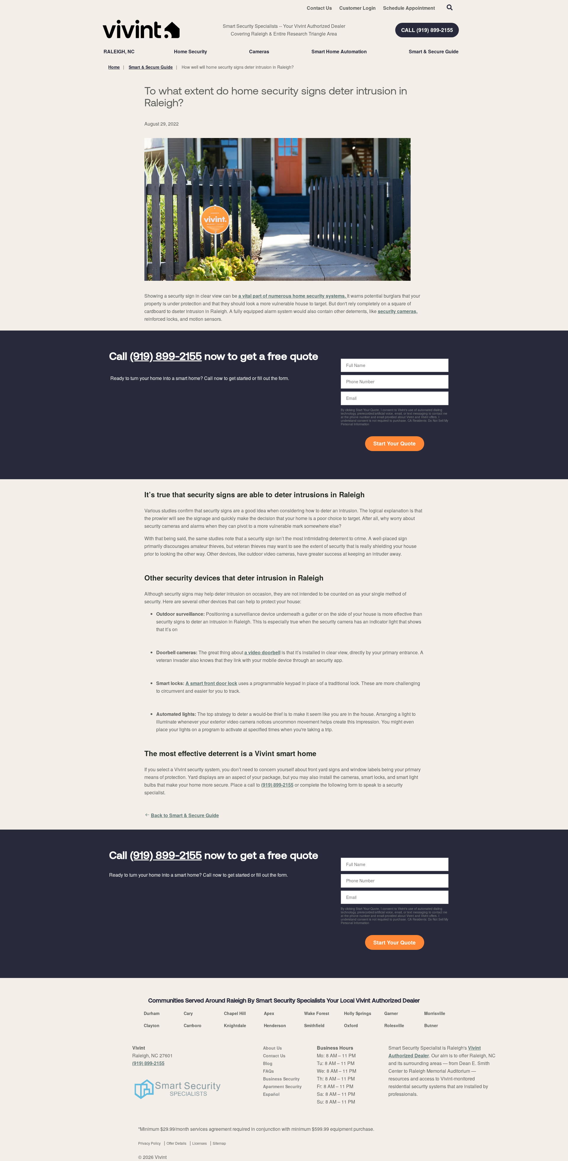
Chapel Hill (235, 1013)
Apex (269, 1013)
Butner (431, 1025)
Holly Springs (357, 1013)
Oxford (351, 1025)
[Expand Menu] (210, 51)
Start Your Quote (394, 443)
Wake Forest (316, 1013)
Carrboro (192, 1025)
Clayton (151, 1025)
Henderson (275, 1025)
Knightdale (235, 1025)
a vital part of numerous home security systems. (292, 295)
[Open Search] (450, 7)
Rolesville (394, 1025)
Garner (391, 1013)
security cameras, (397, 311)
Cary (188, 1013)
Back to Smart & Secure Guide (185, 815)
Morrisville (434, 1013)
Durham (151, 1013)
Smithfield (314, 1025)
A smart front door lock (211, 683)
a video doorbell (262, 652)
